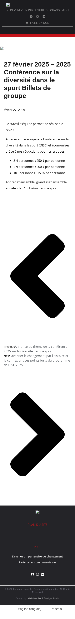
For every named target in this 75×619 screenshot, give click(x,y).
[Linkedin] (44, 16)
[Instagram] (37, 16)
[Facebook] (31, 16)
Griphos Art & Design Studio (43, 598)
